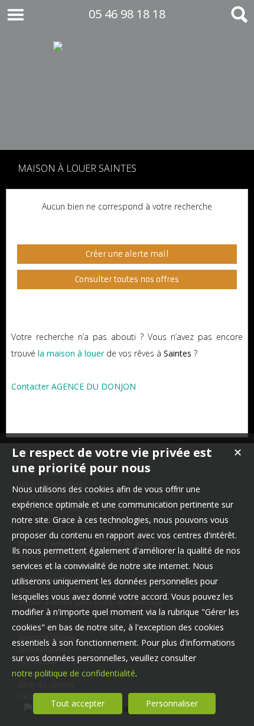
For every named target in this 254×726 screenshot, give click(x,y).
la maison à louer (71, 353)
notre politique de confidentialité (73, 673)
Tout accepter (78, 703)
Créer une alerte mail (127, 254)
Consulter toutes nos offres (127, 279)
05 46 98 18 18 (127, 14)
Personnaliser (172, 703)
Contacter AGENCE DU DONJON (73, 386)
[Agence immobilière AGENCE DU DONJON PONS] (127, 126)
